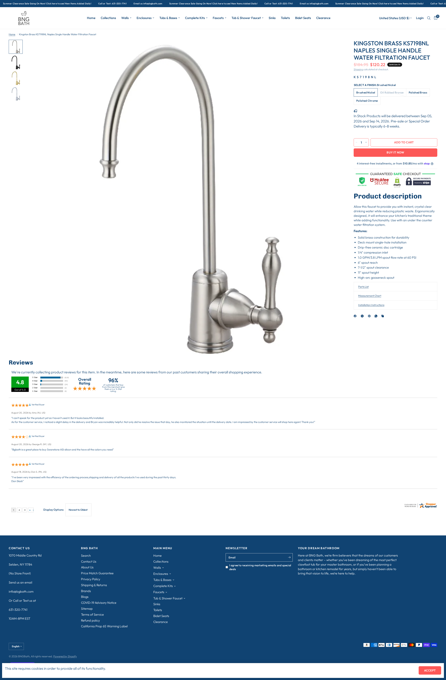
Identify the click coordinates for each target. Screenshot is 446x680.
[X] (363, 316)
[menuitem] (91, 18)
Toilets (285, 18)
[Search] (428, 18)
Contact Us (88, 561)
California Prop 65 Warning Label (104, 626)
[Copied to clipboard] (383, 316)
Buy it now (395, 152)
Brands (86, 591)
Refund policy (90, 620)
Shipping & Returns (94, 585)
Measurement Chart (369, 295)
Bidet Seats (303, 18)
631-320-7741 (18, 610)
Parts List (363, 286)
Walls (125, 18)
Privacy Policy (90, 579)
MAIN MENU (162, 548)
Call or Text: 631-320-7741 (91, 3)
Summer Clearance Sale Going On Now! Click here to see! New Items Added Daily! (192, 3)
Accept (430, 670)
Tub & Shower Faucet (246, 18)
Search (86, 556)
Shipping (358, 69)
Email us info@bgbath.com (126, 3)
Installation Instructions (371, 305)
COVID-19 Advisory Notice (98, 603)
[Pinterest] (370, 316)
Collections (108, 18)
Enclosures (144, 18)
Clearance (323, 18)
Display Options (53, 509)
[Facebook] (356, 316)
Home (91, 18)
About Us (87, 567)
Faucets (218, 18)
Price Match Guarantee (97, 573)
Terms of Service (92, 615)
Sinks (272, 18)
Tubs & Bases (168, 18)
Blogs (85, 597)
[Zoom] (336, 47)
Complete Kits (195, 18)
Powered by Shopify (65, 656)
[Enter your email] (289, 557)
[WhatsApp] (377, 316)
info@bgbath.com (21, 591)
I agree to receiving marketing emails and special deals (260, 567)
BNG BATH (89, 548)
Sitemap (87, 609)
